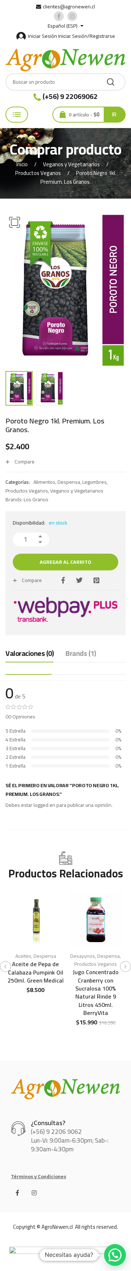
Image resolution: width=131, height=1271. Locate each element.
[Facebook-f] (17, 1192)
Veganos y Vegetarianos (71, 164)
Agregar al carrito (65, 562)
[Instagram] (34, 1192)
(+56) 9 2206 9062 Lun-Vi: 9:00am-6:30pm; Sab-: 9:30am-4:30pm (69, 1140)
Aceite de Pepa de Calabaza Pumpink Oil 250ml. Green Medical (36, 972)
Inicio (22, 164)
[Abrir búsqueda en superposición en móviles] (65, 82)
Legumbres (94, 482)
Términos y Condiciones (38, 1176)
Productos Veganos (38, 173)
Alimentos (44, 482)
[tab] (29, 655)
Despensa (68, 482)
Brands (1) (81, 654)
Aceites (23, 956)
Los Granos (36, 499)
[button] (14, 222)
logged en (44, 805)
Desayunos (82, 956)
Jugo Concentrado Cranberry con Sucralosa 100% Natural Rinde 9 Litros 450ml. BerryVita (96, 992)
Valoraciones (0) (29, 654)
